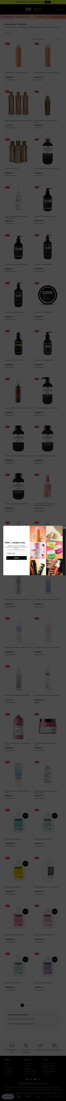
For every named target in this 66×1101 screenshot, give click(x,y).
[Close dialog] (64, 527)
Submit (16, 558)
